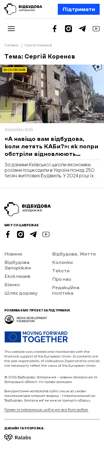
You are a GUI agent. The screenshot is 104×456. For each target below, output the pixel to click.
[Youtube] (96, 28)
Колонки (62, 262)
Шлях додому (21, 293)
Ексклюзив (17, 276)
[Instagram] (68, 28)
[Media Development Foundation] (25, 317)
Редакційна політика (65, 290)
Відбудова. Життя (74, 253)
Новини (13, 253)
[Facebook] (54, 28)
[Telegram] (82, 28)
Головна (11, 45)
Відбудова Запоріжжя (17, 264)
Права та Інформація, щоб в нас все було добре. (46, 410)
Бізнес (12, 284)
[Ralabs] (24, 435)
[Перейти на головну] (23, 9)
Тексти (61, 270)
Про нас (61, 279)
